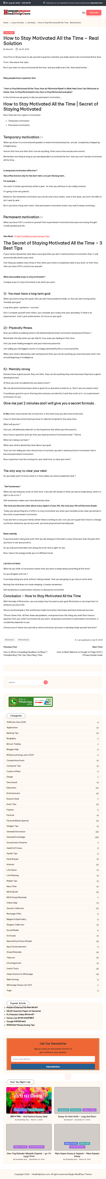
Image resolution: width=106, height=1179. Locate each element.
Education (11, 788)
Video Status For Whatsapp (20, 974)
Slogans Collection (15, 924)
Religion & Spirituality (16, 919)
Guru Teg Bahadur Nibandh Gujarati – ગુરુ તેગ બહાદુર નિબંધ (29, 1155)
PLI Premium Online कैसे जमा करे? (20, 1014)
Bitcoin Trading (14, 744)
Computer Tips (14, 766)
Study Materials (14, 952)
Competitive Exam (15, 760)
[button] (93, 12)
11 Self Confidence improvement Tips (32, 236)
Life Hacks (9, 33)
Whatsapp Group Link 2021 (19, 985)
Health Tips (12, 853)
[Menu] (83, 12)
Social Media (13, 930)
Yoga (9, 990)
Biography (11, 738)
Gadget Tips (12, 826)
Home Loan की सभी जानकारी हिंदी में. (20, 1018)
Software (11, 936)
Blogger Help (13, 749)
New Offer (12, 886)
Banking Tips (12, 733)
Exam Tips (11, 804)
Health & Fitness (14, 848)
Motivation (9, 640)
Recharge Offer (14, 913)
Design (10, 777)
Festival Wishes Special (18, 820)
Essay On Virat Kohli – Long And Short (77, 1116)
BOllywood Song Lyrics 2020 (20, 755)
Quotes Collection (15, 908)
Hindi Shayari (12, 859)
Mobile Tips (12, 881)
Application (12, 727)
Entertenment (13, 793)
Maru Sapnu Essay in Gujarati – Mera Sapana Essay (77, 1155)
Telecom (11, 957)
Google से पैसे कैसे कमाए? (16, 1021)
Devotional (12, 782)
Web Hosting (13, 979)
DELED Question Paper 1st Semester (24, 1011)
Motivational (23, 640)
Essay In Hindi (13, 799)
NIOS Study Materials (17, 897)
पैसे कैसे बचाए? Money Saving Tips (21, 1025)
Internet (10, 864)
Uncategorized (14, 963)
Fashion (10, 810)
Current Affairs (14, 771)
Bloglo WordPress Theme (80, 1174)
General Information (16, 831)
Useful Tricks (13, 968)
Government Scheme (17, 842)
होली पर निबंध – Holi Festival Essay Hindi (28, 1116)
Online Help (12, 903)
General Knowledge (16, 837)
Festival (10, 815)
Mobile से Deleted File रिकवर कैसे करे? (22, 1007)
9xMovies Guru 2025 (16, 722)
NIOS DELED (12, 892)
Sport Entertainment (16, 946)
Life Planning (13, 875)
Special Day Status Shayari (19, 941)
